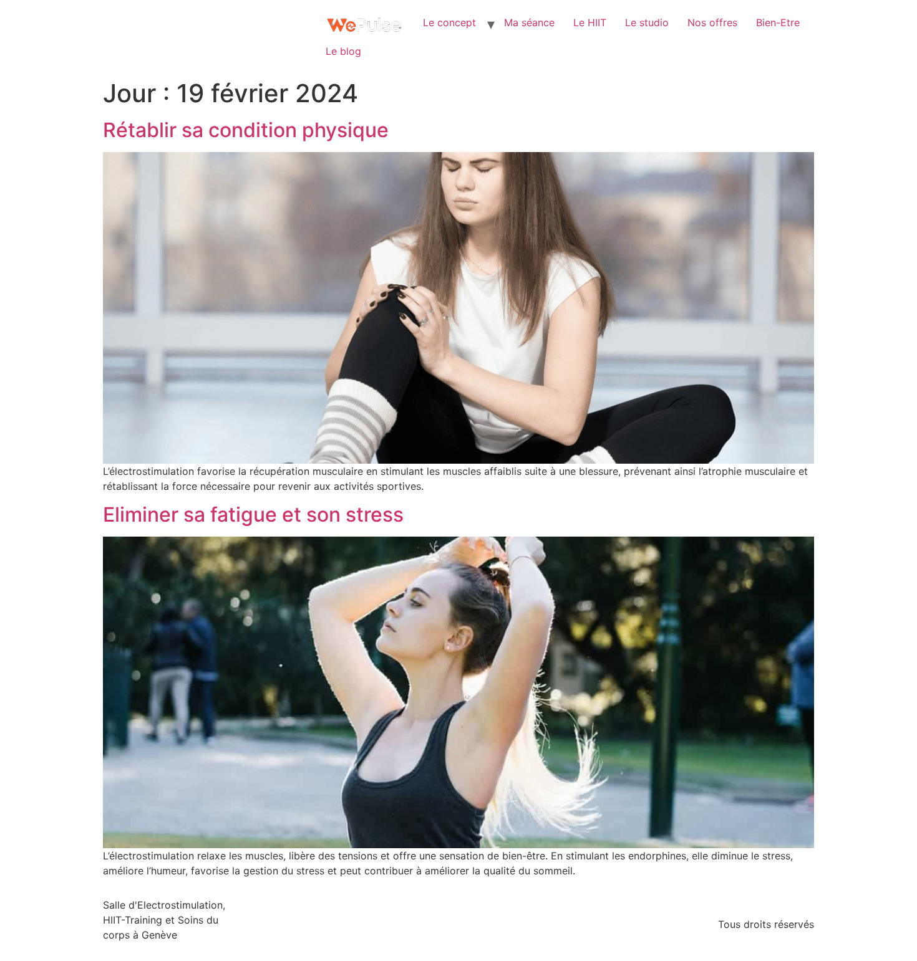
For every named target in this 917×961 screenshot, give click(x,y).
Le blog (343, 51)
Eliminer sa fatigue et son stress (253, 514)
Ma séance (529, 22)
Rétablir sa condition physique (246, 130)
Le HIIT (589, 22)
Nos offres (712, 22)
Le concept (449, 22)
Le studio (647, 22)
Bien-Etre (778, 22)
